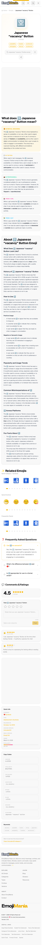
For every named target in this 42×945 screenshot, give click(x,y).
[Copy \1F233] (34, 775)
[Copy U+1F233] (34, 760)
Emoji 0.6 (6, 735)
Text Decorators (16, 934)
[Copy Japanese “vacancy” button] (34, 814)
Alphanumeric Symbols (11, 720)
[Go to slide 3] (12, 488)
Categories (5, 877)
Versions (4, 886)
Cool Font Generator (27, 934)
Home (5, 10)
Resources (26, 880)
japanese (34, 828)
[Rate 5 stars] (21, 606)
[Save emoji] (35, 52)
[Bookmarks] (28, 3)
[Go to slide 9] (27, 488)
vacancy (7, 828)
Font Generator (6, 934)
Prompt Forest (13, 937)
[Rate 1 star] (5, 606)
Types (3, 880)
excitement (31, 830)
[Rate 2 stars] (9, 606)
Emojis (11, 10)
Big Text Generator (31, 931)
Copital (21, 937)
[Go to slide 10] (30, 488)
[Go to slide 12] (35, 488)
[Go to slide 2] (9, 488)
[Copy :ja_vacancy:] (34, 783)
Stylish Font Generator (20, 928)
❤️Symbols (7, 714)
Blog (24, 873)
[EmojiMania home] (10, 3)
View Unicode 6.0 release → (12, 841)
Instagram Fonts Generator (9, 931)
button (21, 828)
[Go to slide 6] (20, 488)
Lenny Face (21, 931)
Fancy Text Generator (34, 928)
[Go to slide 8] (25, 488)
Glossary (25, 877)
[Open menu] (38, 3)
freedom (22, 830)
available (14, 828)
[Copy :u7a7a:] (34, 791)
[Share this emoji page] (21, 57)
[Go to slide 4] (14, 488)
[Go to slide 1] (7, 488)
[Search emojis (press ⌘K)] (23, 3)
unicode (7, 830)
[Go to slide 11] (32, 488)
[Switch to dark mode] (33, 3)
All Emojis (5, 873)
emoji (27, 828)
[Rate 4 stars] (17, 606)
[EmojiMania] (21, 854)
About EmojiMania (7, 895)
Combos (4, 883)
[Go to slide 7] (22, 488)
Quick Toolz (5, 937)
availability (15, 830)
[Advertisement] (21, 90)
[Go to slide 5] (17, 488)
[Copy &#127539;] (34, 768)
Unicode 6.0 (7, 730)
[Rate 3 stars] (13, 606)
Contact (4, 898)
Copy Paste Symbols (7, 928)
